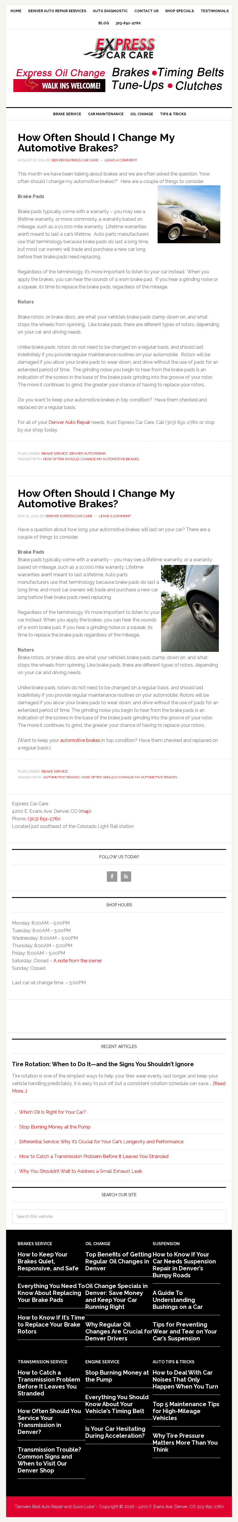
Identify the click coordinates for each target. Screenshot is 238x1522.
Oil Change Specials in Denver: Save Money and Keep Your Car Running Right (116, 1296)
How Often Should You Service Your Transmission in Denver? (49, 1421)
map (85, 811)
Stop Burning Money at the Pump (55, 1127)
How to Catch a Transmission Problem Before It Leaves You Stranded (93, 1156)
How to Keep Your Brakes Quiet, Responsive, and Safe (48, 1261)
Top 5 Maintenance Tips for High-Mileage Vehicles (186, 1411)
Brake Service (55, 453)
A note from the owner (77, 960)
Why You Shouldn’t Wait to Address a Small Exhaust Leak (80, 1171)
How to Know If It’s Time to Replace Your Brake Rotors (51, 1324)
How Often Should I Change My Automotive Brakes (91, 459)
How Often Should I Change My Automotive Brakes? (96, 142)
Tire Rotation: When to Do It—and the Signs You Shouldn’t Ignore (103, 1064)
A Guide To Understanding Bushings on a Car (178, 1299)
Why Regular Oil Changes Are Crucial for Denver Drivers (119, 1331)
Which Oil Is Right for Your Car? (52, 1112)
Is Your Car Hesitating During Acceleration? (115, 1432)
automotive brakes (80, 740)
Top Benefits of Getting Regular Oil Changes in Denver (118, 1261)
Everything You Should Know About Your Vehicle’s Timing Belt (117, 1404)
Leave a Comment (121, 160)
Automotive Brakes (61, 777)
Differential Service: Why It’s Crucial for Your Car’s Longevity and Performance (101, 1141)
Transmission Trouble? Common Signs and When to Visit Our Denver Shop (49, 1460)
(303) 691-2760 (44, 819)
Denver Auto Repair (69, 422)
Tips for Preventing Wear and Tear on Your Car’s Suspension (185, 1331)
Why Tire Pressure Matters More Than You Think (185, 1442)
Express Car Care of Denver (119, 48)
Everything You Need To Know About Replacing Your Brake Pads (51, 1293)
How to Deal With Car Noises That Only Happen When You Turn (185, 1379)
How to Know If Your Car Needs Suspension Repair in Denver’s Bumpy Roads (184, 1265)
